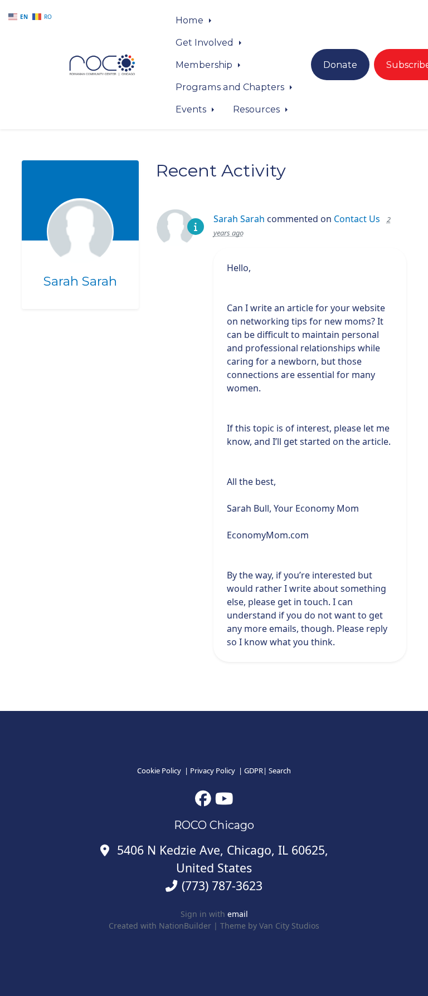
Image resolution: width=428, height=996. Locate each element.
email (237, 914)
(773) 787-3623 (222, 885)
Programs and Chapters (231, 86)
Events (192, 109)
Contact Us (357, 219)
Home (191, 20)
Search (280, 771)
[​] (203, 798)
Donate (340, 64)
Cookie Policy (159, 771)
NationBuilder (185, 925)
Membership (205, 64)
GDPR (253, 771)
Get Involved (206, 42)
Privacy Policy (212, 771)
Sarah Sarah (80, 281)
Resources (257, 109)
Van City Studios (289, 925)
